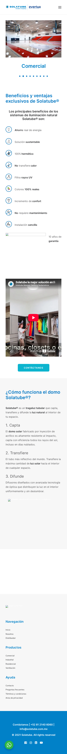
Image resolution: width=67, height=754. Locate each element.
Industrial (10, 660)
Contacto (10, 685)
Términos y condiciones (16, 694)
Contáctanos (33, 367)
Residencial (11, 664)
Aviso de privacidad (14, 698)
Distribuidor (11, 638)
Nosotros (9, 634)
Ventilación (10, 668)
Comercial (34, 66)
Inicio (8, 630)
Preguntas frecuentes (15, 689)
